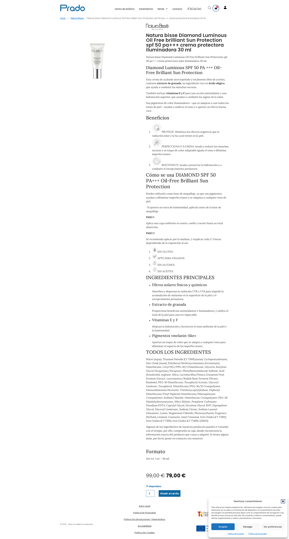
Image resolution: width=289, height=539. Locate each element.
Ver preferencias (273, 526)
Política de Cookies (236, 534)
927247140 (195, 8)
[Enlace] (225, 8)
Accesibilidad (144, 526)
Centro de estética (124, 8)
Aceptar (223, 526)
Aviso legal (144, 506)
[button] (282, 501)
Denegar (248, 526)
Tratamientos (146, 8)
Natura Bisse (77, 18)
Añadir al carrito (169, 493)
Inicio (63, 18)
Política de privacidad (258, 534)
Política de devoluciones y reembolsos (144, 519)
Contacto (177, 8)
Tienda (160, 8)
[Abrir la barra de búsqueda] (210, 8)
